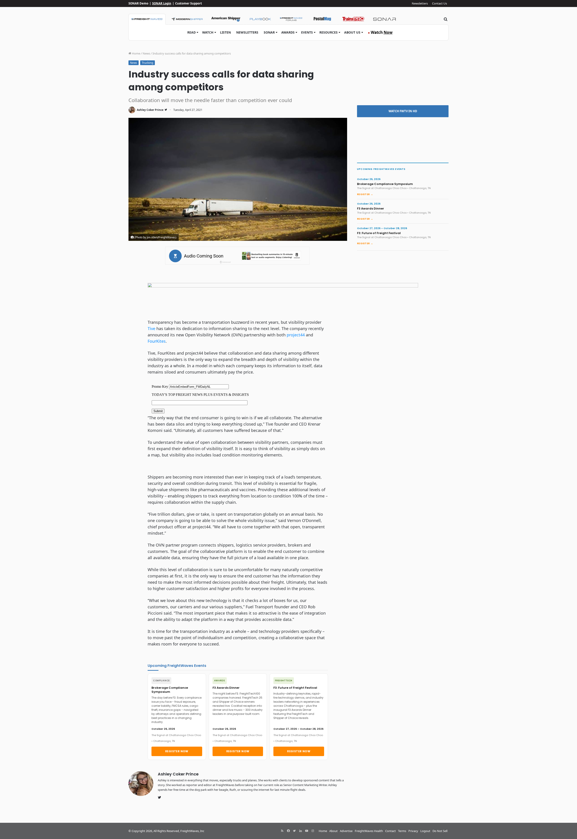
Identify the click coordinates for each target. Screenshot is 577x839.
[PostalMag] (322, 19)
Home (135, 53)
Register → (365, 194)
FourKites (157, 341)
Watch (207, 32)
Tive (151, 328)
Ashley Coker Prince (150, 110)
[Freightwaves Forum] (291, 19)
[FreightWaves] (147, 19)
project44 (296, 334)
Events (307, 32)
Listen (225, 32)
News (146, 53)
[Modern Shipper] (187, 19)
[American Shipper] (225, 19)
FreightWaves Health (369, 831)
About (333, 831)
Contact (390, 831)
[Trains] (353, 19)
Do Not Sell (440, 831)
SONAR (269, 32)
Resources (328, 32)
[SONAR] (384, 19)
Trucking (147, 63)
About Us (352, 32)
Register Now (176, 751)
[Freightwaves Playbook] (260, 19)
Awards (288, 32)
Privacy (413, 831)
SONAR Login (161, 3)
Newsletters (420, 3)
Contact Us (439, 3)
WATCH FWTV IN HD (403, 111)
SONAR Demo (138, 3)
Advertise (346, 831)
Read (191, 32)
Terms (402, 831)
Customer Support (188, 3)
